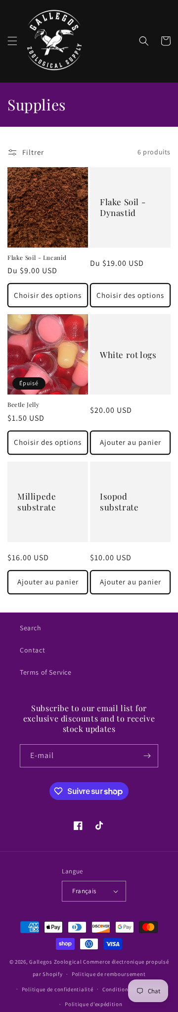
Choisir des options (48, 295)
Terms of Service (46, 672)
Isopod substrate (119, 501)
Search (31, 627)
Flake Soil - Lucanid (37, 257)
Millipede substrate (36, 501)
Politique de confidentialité (57, 989)
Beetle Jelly (23, 404)
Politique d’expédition (93, 1004)
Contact (32, 650)
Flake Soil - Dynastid (122, 207)
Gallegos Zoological (55, 961)
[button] (12, 41)
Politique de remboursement (108, 974)
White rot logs (128, 354)
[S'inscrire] (147, 755)
